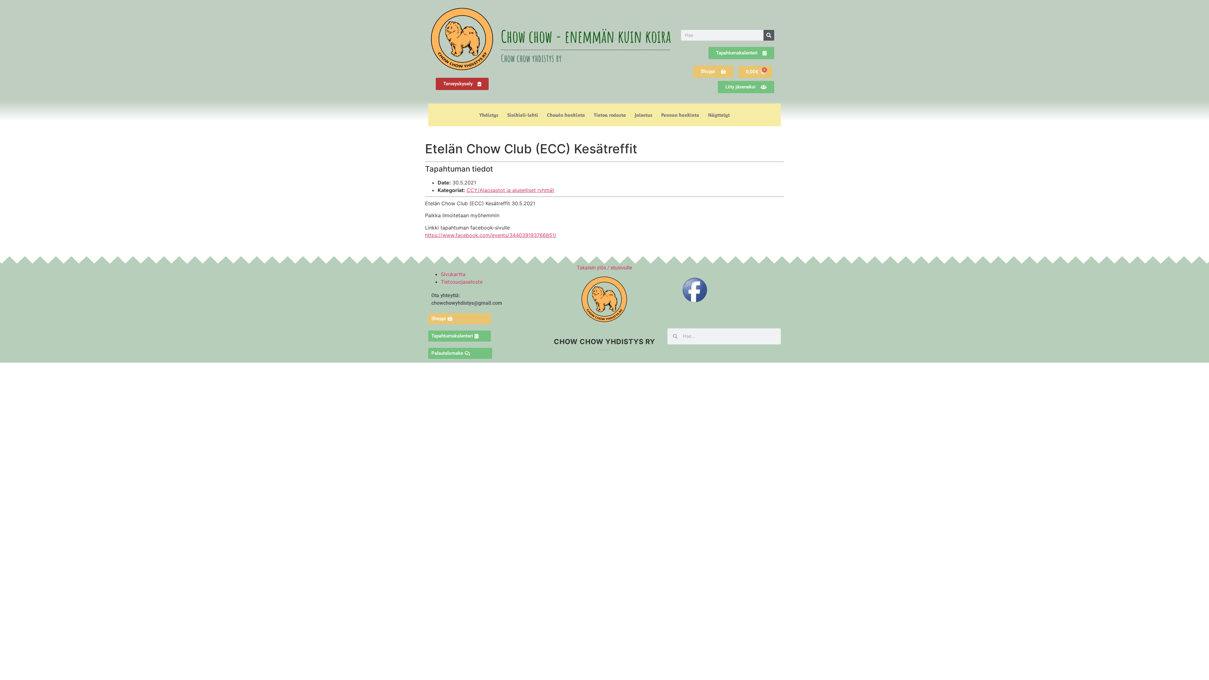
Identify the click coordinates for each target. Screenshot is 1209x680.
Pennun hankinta (680, 115)
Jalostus (643, 115)
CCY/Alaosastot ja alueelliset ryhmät (510, 190)
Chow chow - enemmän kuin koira (586, 36)
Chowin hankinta (566, 115)
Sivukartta (453, 274)
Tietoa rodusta (610, 115)
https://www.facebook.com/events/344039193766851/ (490, 235)
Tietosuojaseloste (462, 282)
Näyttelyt (719, 115)
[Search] (768, 35)
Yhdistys (488, 115)
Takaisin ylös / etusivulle (604, 268)
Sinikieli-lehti (522, 115)
